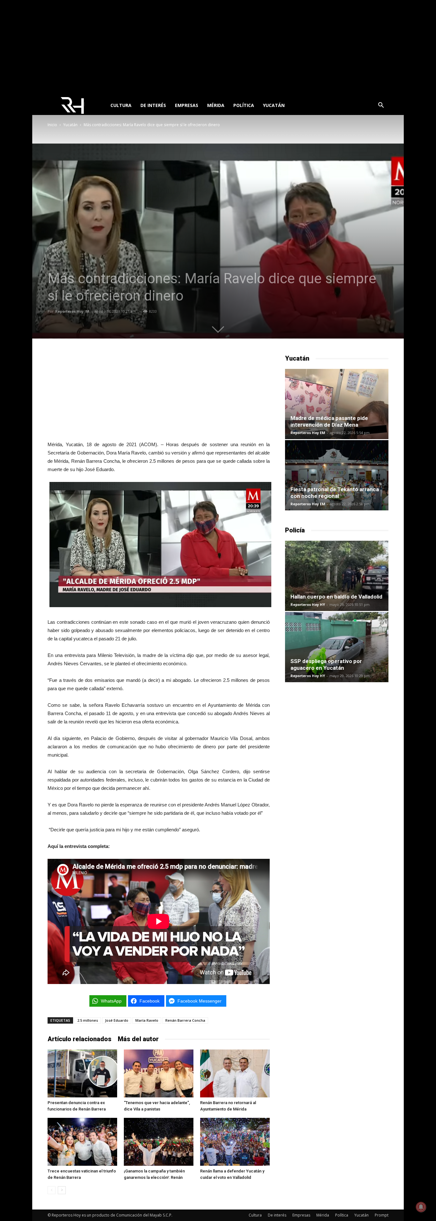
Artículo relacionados (79, 1039)
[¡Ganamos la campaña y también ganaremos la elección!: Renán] (158, 1142)
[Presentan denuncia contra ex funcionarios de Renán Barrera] (82, 1073)
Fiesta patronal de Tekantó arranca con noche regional (334, 492)
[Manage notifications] (421, 1207)
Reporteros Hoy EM (307, 432)
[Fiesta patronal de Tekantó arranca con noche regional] (336, 475)
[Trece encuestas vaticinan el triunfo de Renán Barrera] (82, 1142)
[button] (380, 106)
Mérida (215, 105)
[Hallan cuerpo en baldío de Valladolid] (336, 576)
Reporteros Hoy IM (72, 311)
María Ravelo (146, 1020)
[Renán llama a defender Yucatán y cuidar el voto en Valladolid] (235, 1142)
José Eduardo (116, 1020)
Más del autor (138, 1039)
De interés (153, 105)
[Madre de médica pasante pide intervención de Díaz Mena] (336, 404)
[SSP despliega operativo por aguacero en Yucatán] (336, 647)
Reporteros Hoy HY (307, 604)
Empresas (186, 105)
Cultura (121, 105)
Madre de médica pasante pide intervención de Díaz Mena (329, 421)
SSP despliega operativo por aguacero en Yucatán (326, 664)
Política (243, 105)
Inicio (52, 124)
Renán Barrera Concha (185, 1020)
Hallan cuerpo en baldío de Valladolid (336, 596)
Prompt (381, 1215)
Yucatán (274, 105)
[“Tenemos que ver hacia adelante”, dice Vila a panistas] (158, 1073)
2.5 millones (87, 1020)
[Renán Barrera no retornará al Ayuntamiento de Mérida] (235, 1073)
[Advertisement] (218, 48)
